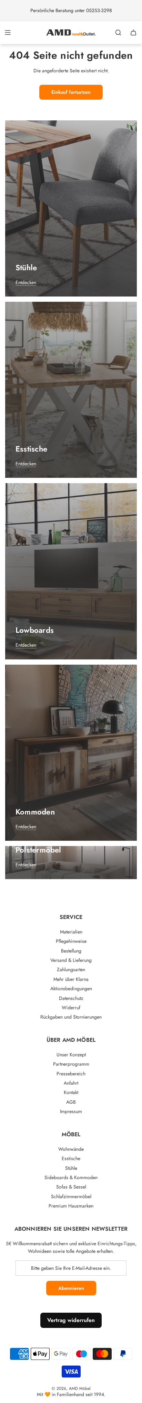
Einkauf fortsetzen (71, 92)
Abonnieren (71, 1288)
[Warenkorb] (133, 32)
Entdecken (26, 282)
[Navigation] (7, 32)
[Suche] (118, 32)
